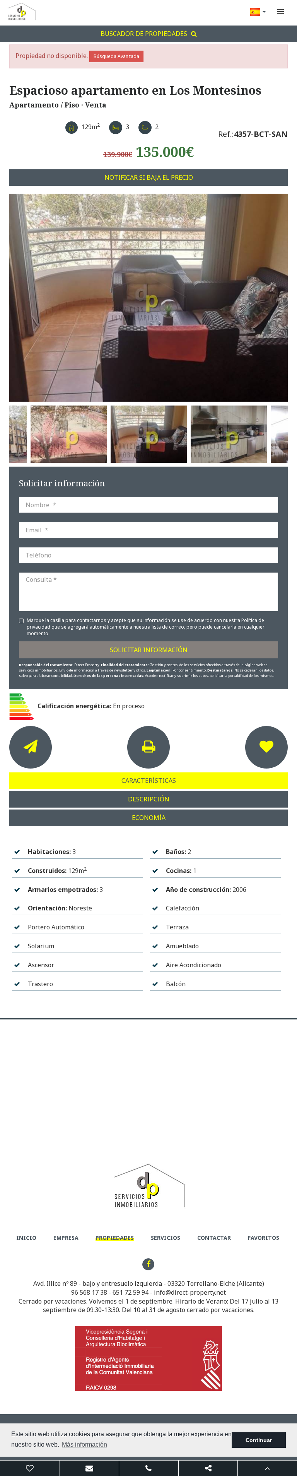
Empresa (66, 1237)
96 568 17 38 (89, 1292)
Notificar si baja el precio (148, 177)
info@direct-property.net (190, 1292)
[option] (148, 298)
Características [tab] (148, 780)
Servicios (165, 1237)
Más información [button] (84, 1444)
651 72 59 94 (130, 1292)
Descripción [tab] (148, 799)
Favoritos (263, 1237)
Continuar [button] (259, 1440)
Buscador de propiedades (144, 33)
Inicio (26, 1237)
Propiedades (115, 1237)
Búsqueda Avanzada (116, 56)
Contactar (214, 1237)
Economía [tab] (149, 817)
